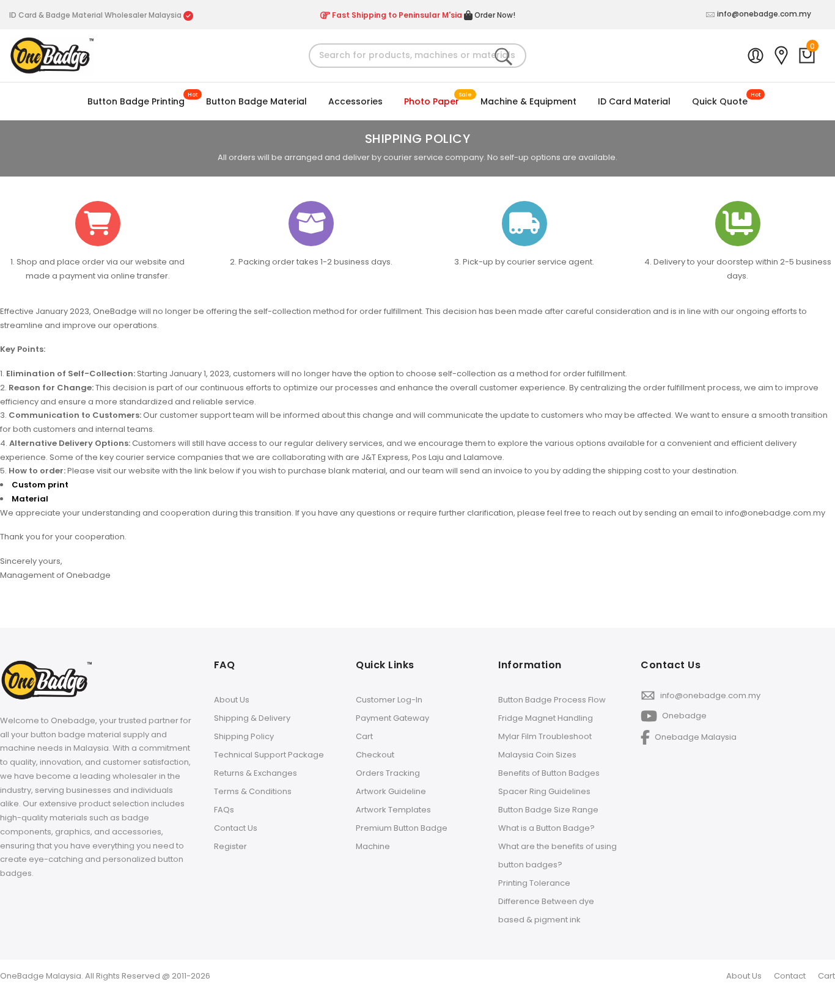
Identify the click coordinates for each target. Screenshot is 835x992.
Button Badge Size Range (548, 809)
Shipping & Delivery (252, 718)
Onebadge (683, 715)
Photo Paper (431, 101)
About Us (231, 700)
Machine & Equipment (528, 101)
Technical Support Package (269, 754)
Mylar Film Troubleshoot (545, 736)
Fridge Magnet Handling (545, 718)
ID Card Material (634, 101)
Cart (364, 736)
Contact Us (235, 828)
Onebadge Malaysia (695, 736)
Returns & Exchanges (255, 773)
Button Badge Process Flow (552, 700)
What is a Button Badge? (546, 828)
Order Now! (494, 15)
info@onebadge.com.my (764, 14)
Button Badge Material (256, 101)
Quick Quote (720, 101)
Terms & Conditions (253, 791)
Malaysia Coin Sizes (537, 754)
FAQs (224, 809)
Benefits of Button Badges (549, 773)
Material (30, 499)
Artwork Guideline (391, 791)
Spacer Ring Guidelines (544, 791)
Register (230, 846)
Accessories (355, 101)
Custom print (41, 485)
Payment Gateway (392, 718)
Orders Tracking (388, 773)
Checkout (375, 754)
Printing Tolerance (534, 883)
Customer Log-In (389, 700)
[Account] (755, 56)
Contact (790, 976)
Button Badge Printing (136, 101)
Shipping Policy (244, 736)
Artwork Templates (393, 809)
